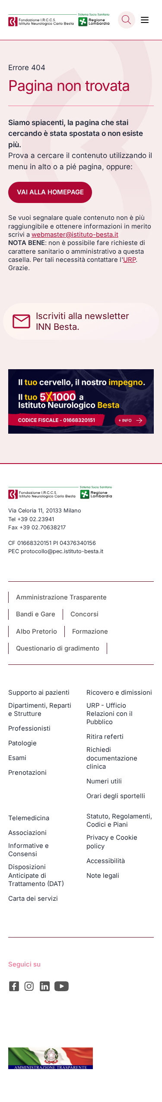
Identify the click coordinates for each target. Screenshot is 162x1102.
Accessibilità (105, 861)
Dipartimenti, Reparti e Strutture (39, 710)
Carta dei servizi (33, 898)
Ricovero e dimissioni (119, 692)
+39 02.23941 (35, 519)
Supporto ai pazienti (39, 692)
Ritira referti (105, 737)
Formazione (90, 631)
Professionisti (29, 728)
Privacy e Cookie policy (111, 842)
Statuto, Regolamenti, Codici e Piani (119, 820)
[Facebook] (14, 986)
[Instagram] (29, 986)
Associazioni (27, 833)
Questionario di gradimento (57, 648)
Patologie (22, 743)
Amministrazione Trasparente (61, 597)
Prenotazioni (27, 773)
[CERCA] (126, 20)
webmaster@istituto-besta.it (75, 234)
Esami (17, 758)
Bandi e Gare (35, 614)
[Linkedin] (45, 986)
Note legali (102, 876)
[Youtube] (61, 986)
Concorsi (84, 614)
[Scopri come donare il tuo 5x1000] (81, 401)
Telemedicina (28, 818)
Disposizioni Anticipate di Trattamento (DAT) (36, 875)
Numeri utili (104, 781)
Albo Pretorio (36, 631)
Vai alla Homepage (50, 192)
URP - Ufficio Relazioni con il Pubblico (109, 714)
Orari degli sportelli (115, 796)
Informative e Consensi (28, 850)
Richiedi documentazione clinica (111, 758)
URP (129, 260)
